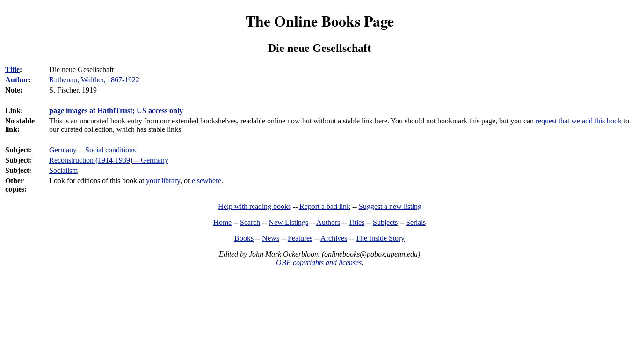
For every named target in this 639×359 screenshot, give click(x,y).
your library (163, 181)
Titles (356, 222)
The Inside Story (380, 238)
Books (244, 238)
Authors (328, 222)
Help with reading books (254, 206)
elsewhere (206, 181)
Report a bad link (324, 206)
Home (222, 222)
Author (17, 80)
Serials (416, 222)
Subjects (385, 222)
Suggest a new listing (390, 206)
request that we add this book (579, 121)
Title (12, 69)
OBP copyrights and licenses (319, 262)
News (270, 238)
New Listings (288, 222)
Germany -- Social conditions (92, 150)
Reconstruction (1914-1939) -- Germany (108, 160)
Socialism (63, 170)
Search (250, 222)
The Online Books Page (320, 21)
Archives (333, 238)
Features (300, 238)
